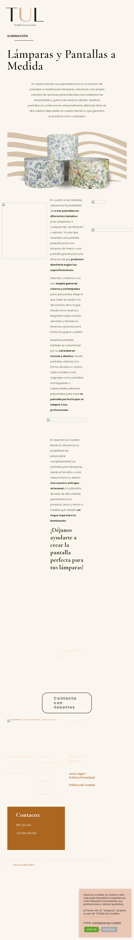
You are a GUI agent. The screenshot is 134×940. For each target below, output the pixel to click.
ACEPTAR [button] (91, 929)
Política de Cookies (82, 785)
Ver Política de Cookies (97, 916)
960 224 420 (67, 606)
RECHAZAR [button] (109, 929)
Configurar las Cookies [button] (106, 922)
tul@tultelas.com (26, 841)
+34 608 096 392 (26, 833)
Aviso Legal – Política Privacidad (82, 776)
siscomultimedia (23, 865)
